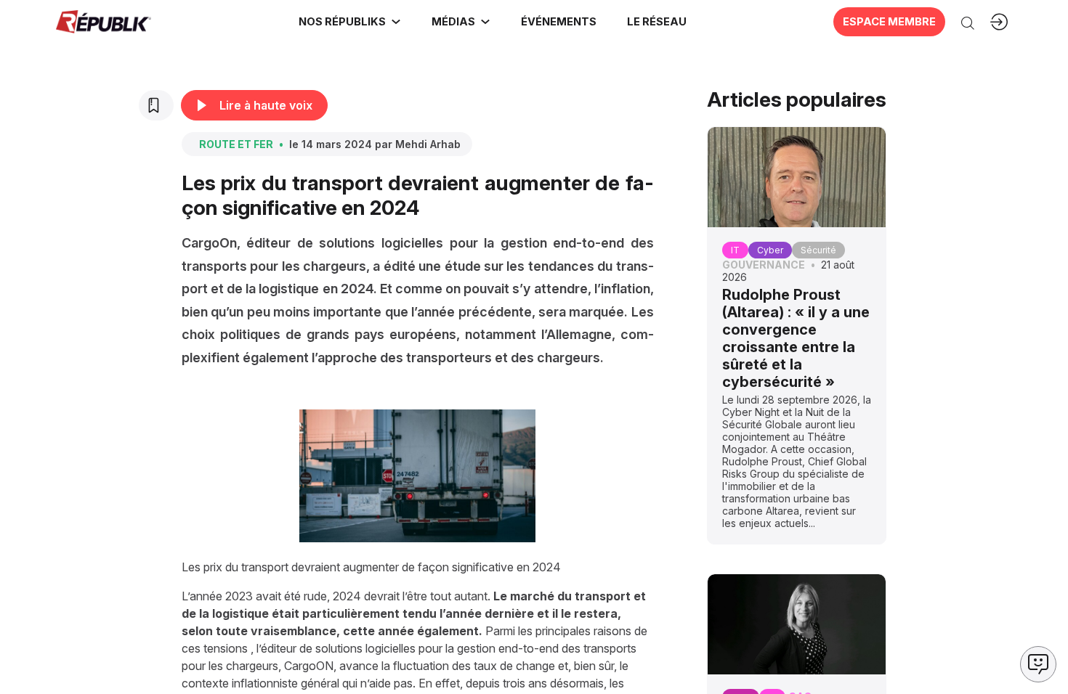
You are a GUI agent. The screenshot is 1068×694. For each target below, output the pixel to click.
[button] (558, 21)
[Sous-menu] (396, 21)
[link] (349, 21)
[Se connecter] (999, 21)
